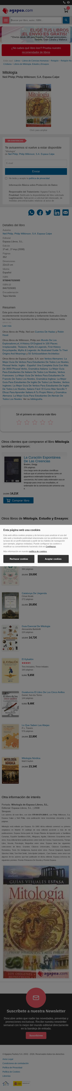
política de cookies (38, 551)
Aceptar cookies (53, 559)
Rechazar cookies (19, 559)
